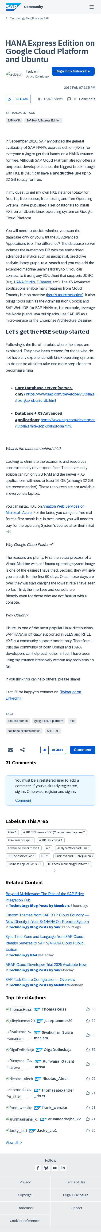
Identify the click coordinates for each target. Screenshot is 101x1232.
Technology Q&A (23, 955)
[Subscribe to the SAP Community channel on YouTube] (55, 1168)
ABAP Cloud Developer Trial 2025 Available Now (46, 965)
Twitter (65, 692)
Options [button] (54, 79)
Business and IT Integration (73, 856)
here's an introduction (64, 295)
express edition (18, 721)
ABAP (11, 832)
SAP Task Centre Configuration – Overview (40, 980)
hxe (72, 721)
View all (12, 1143)
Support (76, 1208)
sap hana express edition (24, 731)
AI (47, 848)
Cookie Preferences (25, 1221)
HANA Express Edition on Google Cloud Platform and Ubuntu (50, 51)
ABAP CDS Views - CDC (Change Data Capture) (52, 832)
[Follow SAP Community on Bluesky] (46, 1168)
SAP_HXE (53, 731)
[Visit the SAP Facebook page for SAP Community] (38, 1168)
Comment (23, 800)
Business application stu (23, 864)
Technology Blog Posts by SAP (29, 18)
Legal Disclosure (76, 1195)
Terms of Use (75, 1182)
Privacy (25, 1182)
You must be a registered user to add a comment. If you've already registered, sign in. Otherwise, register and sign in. (47, 786)
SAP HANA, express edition (43, 120)
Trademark (25, 1208)
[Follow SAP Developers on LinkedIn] (63, 1168)
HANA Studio (24, 282)
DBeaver (44, 282)
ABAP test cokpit (49, 840)
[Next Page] (54, 870)
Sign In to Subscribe (73, 71)
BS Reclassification (20, 856)
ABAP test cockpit (19, 840)
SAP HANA (14, 120)
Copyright (25, 1195)
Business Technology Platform (67, 864)
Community (33, 7)
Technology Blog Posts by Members (39, 906)
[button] (9, 99)
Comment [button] (83, 750)
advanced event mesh (22, 848)
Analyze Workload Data (72, 848)
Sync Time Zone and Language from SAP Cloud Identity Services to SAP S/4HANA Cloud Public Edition (44, 943)
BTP (44, 856)
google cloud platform (48, 721)
